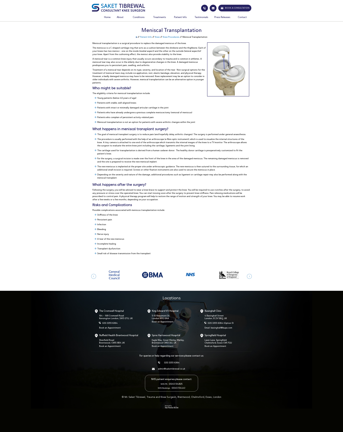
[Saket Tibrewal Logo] (118, 7)
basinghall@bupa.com (221, 327)
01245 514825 (175, 384)
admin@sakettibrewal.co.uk (213, 8)
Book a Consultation (237, 8)
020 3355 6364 (110, 323)
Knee (157, 37)
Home (107, 17)
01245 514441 (178, 388)
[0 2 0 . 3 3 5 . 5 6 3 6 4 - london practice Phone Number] (204, 8)
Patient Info (146, 37)
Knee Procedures (171, 37)
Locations (172, 298)
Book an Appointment (110, 327)
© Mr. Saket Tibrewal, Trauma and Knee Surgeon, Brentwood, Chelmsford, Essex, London (171, 397)
